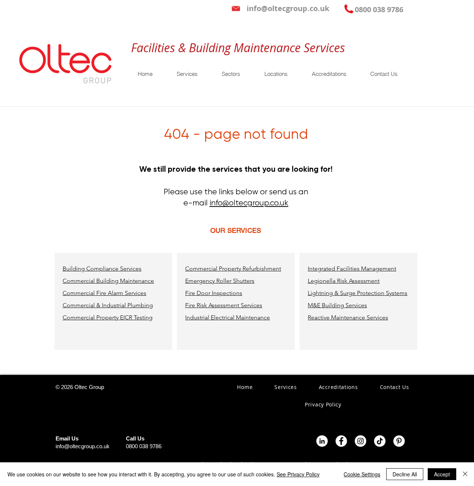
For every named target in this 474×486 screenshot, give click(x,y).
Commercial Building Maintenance (108, 280)
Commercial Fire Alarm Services (104, 292)
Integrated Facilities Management (352, 268)
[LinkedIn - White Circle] (322, 441)
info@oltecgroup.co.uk (249, 202)
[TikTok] (379, 441)
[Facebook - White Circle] (341, 441)
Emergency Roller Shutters (219, 280)
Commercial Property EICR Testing (108, 317)
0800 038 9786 (143, 446)
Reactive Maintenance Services (348, 317)
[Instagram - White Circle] (360, 441)
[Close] (465, 474)
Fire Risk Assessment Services (223, 305)
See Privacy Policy (298, 474)
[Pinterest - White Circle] (399, 441)
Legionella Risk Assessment (344, 280)
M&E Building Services (337, 305)
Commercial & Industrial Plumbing (108, 305)
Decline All (405, 474)
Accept (442, 474)
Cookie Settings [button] (362, 474)
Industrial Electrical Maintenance (227, 317)
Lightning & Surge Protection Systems (357, 292)
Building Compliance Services (102, 268)
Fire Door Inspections (213, 292)
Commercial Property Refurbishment (233, 268)
